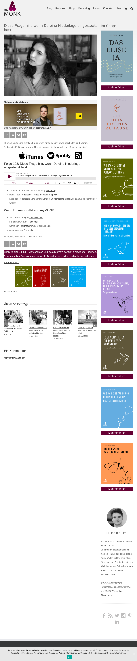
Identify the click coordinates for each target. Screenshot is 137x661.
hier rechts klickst (62, 199)
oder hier (50, 190)
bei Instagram (43, 128)
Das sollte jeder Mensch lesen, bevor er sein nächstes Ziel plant (38, 330)
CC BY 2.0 (37, 236)
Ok (69, 657)
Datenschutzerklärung (116, 653)
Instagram (29, 226)
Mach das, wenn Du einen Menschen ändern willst (87, 330)
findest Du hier (36, 218)
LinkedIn (46, 226)
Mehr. (113, 574)
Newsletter (29, 230)
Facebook (33, 222)
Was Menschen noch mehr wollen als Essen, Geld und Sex (13, 328)
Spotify (54, 195)
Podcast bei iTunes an (31, 195)
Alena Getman (20, 236)
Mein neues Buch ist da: (16, 102)
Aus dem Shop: (11, 262)
